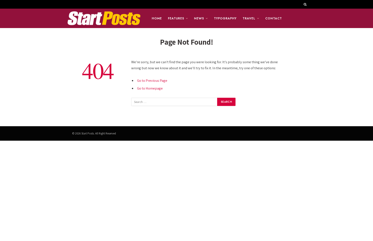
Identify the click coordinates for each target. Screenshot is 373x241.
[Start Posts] (103, 18)
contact (273, 18)
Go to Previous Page (152, 80)
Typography (225, 18)
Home (157, 18)
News (199, 18)
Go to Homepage (150, 88)
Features (176, 18)
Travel (249, 18)
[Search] (305, 4)
